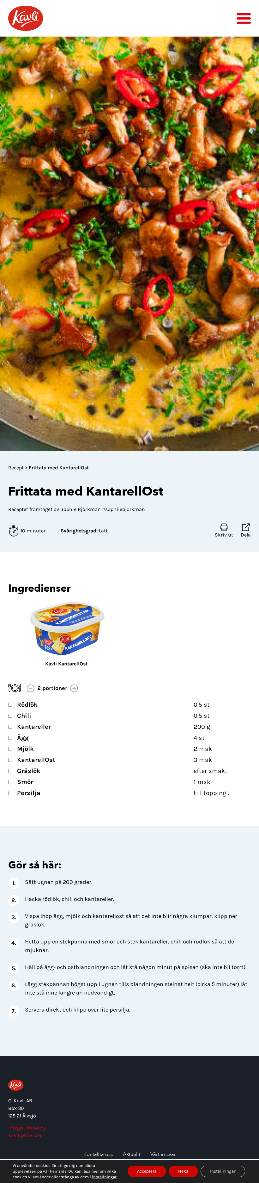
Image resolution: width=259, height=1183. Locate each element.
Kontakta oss (98, 1154)
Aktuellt (131, 1154)
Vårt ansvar (163, 1154)
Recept (16, 468)
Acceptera (147, 1171)
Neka (183, 1171)
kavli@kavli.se (24, 1135)
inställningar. (104, 1176)
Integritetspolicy (26, 1128)
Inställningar (223, 1171)
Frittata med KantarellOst (59, 468)
